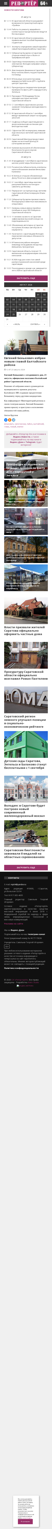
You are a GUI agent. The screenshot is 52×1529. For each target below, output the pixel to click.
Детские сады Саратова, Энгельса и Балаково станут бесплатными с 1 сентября (25, 764)
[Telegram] (13, 420)
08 (38, 299)
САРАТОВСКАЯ (20, 424)
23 (44, 309)
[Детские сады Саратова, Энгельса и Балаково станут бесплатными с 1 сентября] (26, 744)
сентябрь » (35, 324)
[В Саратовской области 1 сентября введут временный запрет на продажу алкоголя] (26, 493)
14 (32, 304)
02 (44, 294)
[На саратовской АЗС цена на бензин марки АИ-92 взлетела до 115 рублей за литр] (26, 521)
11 (13, 304)
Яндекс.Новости (21, 436)
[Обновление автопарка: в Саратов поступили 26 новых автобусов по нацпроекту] (26, 577)
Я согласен (25, 1521)
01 (38, 294)
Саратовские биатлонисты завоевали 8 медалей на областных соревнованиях (24, 853)
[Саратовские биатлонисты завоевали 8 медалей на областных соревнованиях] (26, 833)
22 (38, 309)
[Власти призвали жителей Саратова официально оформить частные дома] (26, 610)
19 (20, 309)
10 (7, 304)
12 (20, 304)
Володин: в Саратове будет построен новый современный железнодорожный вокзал (24, 811)
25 (13, 314)
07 (32, 299)
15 (38, 304)
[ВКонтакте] (5, 420)
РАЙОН (29, 424)
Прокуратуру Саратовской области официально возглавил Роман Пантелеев (26, 675)
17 (7, 309)
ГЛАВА (6, 427)
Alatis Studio (33, 982)
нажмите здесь (26, 1518)
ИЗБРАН (20, 427)
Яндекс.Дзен (16, 442)
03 (7, 299)
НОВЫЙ (13, 427)
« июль (16, 324)
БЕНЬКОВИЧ (9, 424)
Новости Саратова (14, 10)
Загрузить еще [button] (26, 278)
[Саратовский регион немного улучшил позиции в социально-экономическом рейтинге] (26, 700)
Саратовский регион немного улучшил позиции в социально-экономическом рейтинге (25, 721)
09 (44, 299)
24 (7, 314)
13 (26, 304)
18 (13, 309)
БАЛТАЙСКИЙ (38, 424)
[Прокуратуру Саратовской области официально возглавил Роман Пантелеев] (26, 655)
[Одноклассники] (9, 420)
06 (26, 299)
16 (44, 304)
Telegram (30, 442)
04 (13, 299)
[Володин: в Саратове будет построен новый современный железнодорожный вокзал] (26, 789)
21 (32, 309)
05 (20, 299)
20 (26, 309)
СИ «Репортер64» (19, 979)
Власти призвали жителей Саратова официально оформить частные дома (24, 630)
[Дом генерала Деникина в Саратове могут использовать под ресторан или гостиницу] (26, 549)
